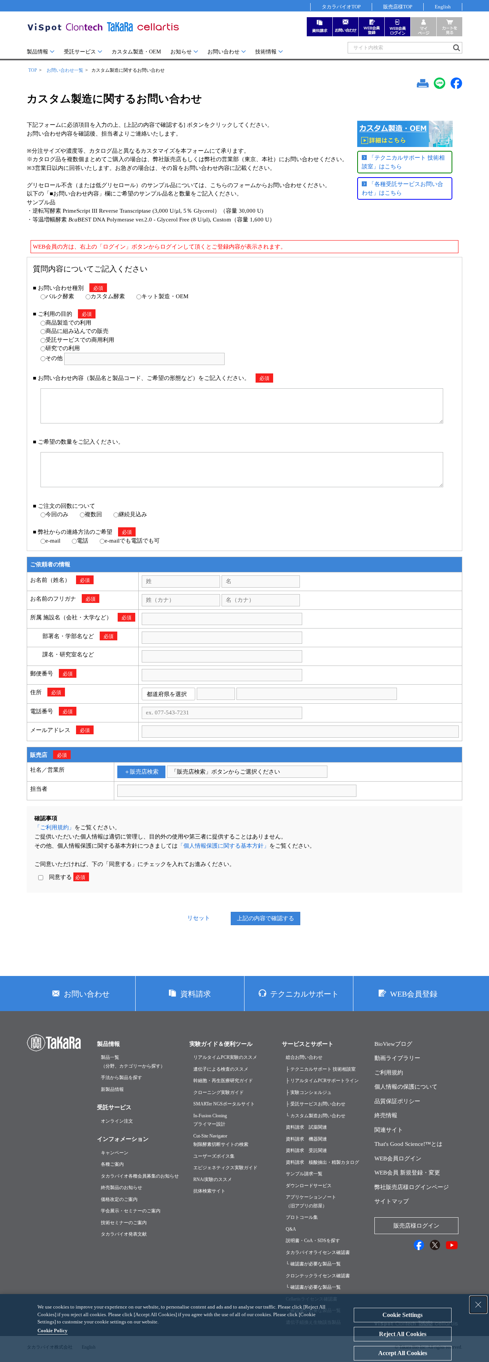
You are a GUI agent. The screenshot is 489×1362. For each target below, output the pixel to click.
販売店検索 (144, 772)
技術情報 (266, 52)
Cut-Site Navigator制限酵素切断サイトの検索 (220, 1140)
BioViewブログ (393, 1044)
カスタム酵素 (108, 296)
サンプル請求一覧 (304, 1173)
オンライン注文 (117, 1121)
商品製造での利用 (68, 323)
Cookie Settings (402, 1315)
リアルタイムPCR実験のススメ (225, 1057)
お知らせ (181, 52)
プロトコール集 (302, 1217)
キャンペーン (114, 1152)
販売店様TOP (397, 7)
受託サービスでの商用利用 (79, 340)
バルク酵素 (59, 296)
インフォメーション (123, 1139)
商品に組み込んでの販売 (76, 331)
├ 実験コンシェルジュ (309, 1092)
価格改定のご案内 (119, 1199)
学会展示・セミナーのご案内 (130, 1210)
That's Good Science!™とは (408, 1144)
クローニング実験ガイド (218, 1092)
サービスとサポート (308, 1044)
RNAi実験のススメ (212, 1179)
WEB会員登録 (413, 994)
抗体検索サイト (209, 1191)
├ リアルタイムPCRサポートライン (322, 1080)
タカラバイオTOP (341, 7)
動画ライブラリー (397, 1058)
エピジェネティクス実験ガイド (225, 1167)
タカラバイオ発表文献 (124, 1234)
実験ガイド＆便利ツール (221, 1044)
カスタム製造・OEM (136, 52)
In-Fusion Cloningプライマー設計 (210, 1120)
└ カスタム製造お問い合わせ (315, 1115)
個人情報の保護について (405, 1087)
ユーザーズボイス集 (214, 1156)
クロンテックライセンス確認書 (318, 1275)
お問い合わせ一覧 (65, 70)
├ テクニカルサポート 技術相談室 (321, 1069)
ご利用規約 (388, 1073)
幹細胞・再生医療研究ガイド (223, 1080)
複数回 (93, 514)
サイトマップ (391, 1201)
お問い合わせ (223, 52)
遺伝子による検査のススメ (220, 1069)
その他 (54, 358)
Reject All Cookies (402, 1334)
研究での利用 (62, 348)
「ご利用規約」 (54, 827)
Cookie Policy (52, 1330)
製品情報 (37, 52)
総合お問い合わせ (304, 1057)
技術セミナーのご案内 (124, 1222)
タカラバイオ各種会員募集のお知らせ (140, 1176)
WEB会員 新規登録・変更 (407, 1173)
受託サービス (80, 52)
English (443, 7)
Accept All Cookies (402, 1353)
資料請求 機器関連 (306, 1139)
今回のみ (56, 514)
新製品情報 (112, 1089)
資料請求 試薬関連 (306, 1127)
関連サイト (388, 1130)
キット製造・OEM (164, 296)
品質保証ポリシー (397, 1101)
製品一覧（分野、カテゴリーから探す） (133, 1062)
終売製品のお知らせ (121, 1187)
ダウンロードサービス (309, 1185)
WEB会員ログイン (397, 1158)
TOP (32, 70)
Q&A (291, 1229)
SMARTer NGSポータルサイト (224, 1104)
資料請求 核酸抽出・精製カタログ (322, 1162)
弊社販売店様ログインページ (411, 1187)
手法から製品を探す (121, 1077)
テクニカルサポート (304, 994)
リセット (198, 918)
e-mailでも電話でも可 (132, 541)
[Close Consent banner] (478, 1304)
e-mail (52, 541)
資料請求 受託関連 (306, 1150)
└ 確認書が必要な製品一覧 (313, 1264)
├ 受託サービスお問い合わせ (315, 1104)
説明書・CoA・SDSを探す (313, 1240)
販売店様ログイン (416, 1226)
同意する (64, 877)
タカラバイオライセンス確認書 (318, 1252)
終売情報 (385, 1115)
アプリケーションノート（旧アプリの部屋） (311, 1201)
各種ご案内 (112, 1164)
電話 (82, 541)
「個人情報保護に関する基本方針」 (223, 846)
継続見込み (132, 514)
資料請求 (195, 994)
